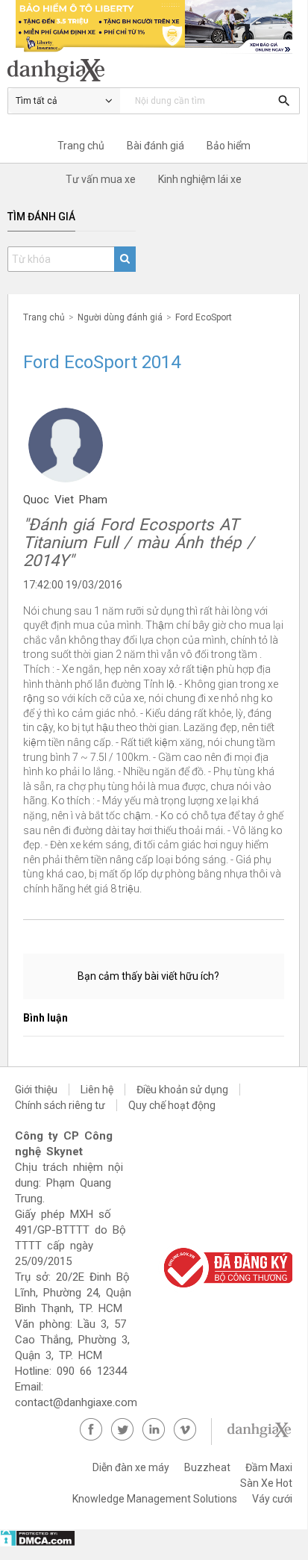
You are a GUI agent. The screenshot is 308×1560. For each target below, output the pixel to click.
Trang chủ (80, 146)
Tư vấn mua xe (101, 179)
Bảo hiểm (229, 146)
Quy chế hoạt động (172, 1105)
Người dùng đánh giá (120, 317)
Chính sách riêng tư (60, 1105)
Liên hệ (97, 1090)
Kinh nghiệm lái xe (200, 179)
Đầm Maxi (268, 1467)
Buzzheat (207, 1467)
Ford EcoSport (203, 317)
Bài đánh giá (155, 146)
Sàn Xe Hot (266, 1483)
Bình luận (45, 1018)
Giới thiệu (36, 1090)
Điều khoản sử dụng (182, 1090)
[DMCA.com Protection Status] (37, 1543)
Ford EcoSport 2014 (101, 362)
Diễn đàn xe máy (130, 1467)
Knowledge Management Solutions (154, 1499)
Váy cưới (272, 1499)
